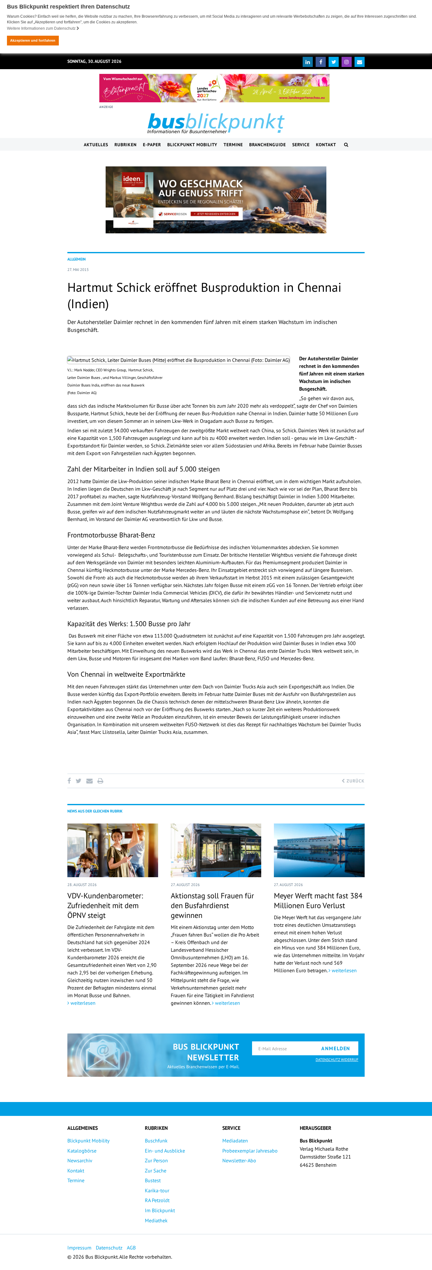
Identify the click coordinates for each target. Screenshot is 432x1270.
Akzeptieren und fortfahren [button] (32, 40)
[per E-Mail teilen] (89, 781)
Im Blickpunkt (160, 1210)
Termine (233, 144)
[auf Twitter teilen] (78, 781)
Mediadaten (235, 1140)
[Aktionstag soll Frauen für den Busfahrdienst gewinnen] (216, 850)
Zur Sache (155, 1170)
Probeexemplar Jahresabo (250, 1150)
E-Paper (152, 144)
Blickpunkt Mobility (192, 144)
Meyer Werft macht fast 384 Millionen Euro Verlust (318, 900)
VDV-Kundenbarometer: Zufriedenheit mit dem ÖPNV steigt (105, 905)
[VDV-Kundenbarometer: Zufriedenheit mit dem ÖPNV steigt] (112, 850)
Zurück (355, 781)
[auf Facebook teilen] (70, 781)
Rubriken (125, 144)
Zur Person (156, 1160)
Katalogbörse (81, 1150)
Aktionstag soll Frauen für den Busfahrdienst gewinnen (212, 905)
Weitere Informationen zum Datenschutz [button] (42, 28)
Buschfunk (156, 1140)
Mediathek (156, 1220)
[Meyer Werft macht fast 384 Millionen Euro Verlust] (319, 850)
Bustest (153, 1180)
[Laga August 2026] (214, 88)
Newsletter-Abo (239, 1160)
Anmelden (335, 1048)
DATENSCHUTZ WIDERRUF (337, 1059)
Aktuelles (96, 144)
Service (301, 144)
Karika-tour (157, 1190)
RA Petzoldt (157, 1200)
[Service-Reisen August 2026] (216, 199)
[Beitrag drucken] (100, 781)
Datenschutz (109, 1247)
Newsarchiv (79, 1160)
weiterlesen (82, 1003)
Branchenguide (267, 144)
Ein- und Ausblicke (165, 1150)
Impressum (79, 1247)
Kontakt (326, 144)
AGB (131, 1247)
